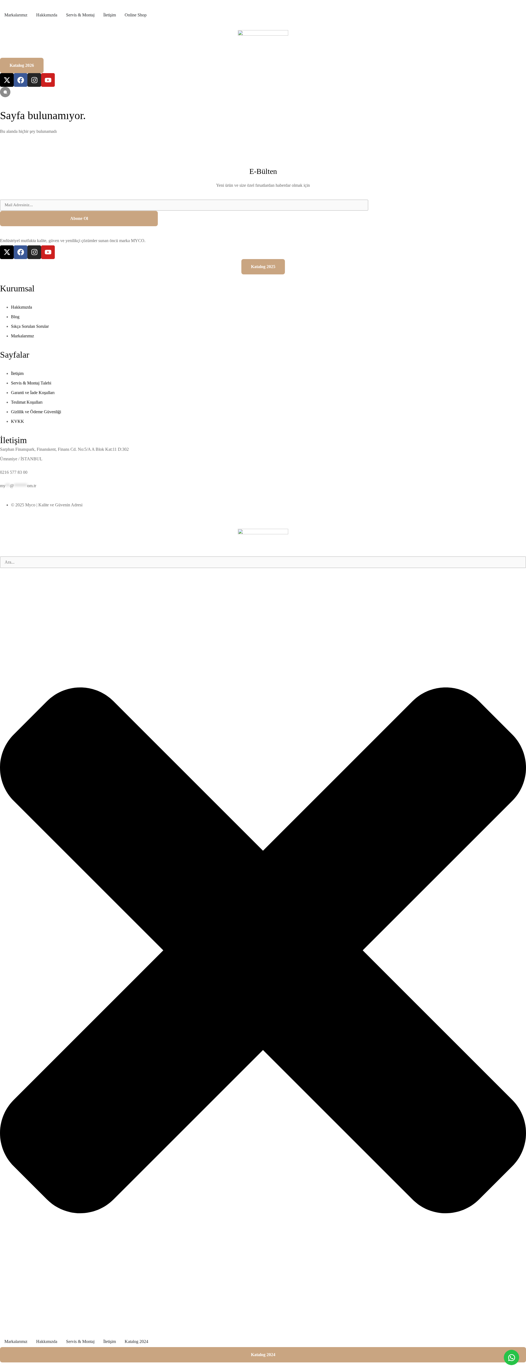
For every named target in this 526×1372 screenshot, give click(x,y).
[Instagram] (34, 80)
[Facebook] (20, 80)
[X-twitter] (7, 80)
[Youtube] (48, 80)
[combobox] (263, 562)
